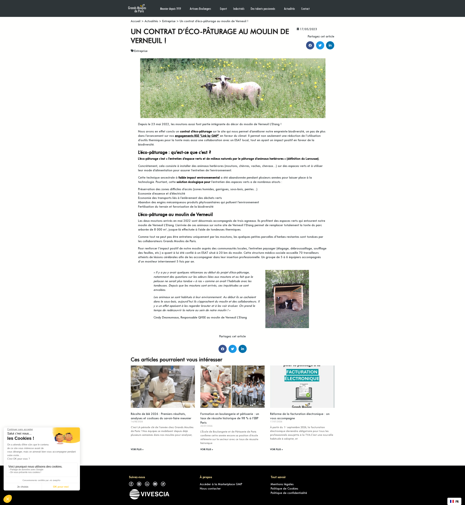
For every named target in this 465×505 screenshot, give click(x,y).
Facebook (131, 484)
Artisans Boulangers (200, 8)
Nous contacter (210, 488)
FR (457, 501)
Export (223, 8)
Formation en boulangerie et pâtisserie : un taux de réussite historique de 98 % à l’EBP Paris (229, 418)
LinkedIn (147, 484)
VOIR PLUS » (137, 449)
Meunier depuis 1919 (170, 8)
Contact (305, 8)
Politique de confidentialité (289, 493)
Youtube (155, 484)
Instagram (139, 484)
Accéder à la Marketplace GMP (221, 484)
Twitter (163, 484)
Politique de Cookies (284, 488)
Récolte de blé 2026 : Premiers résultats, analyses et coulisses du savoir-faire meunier (161, 416)
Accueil (135, 21)
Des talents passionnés (263, 8)
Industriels (238, 8)
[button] (310, 45)
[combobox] (454, 501)
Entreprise (168, 21)
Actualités (289, 8)
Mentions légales (282, 484)
